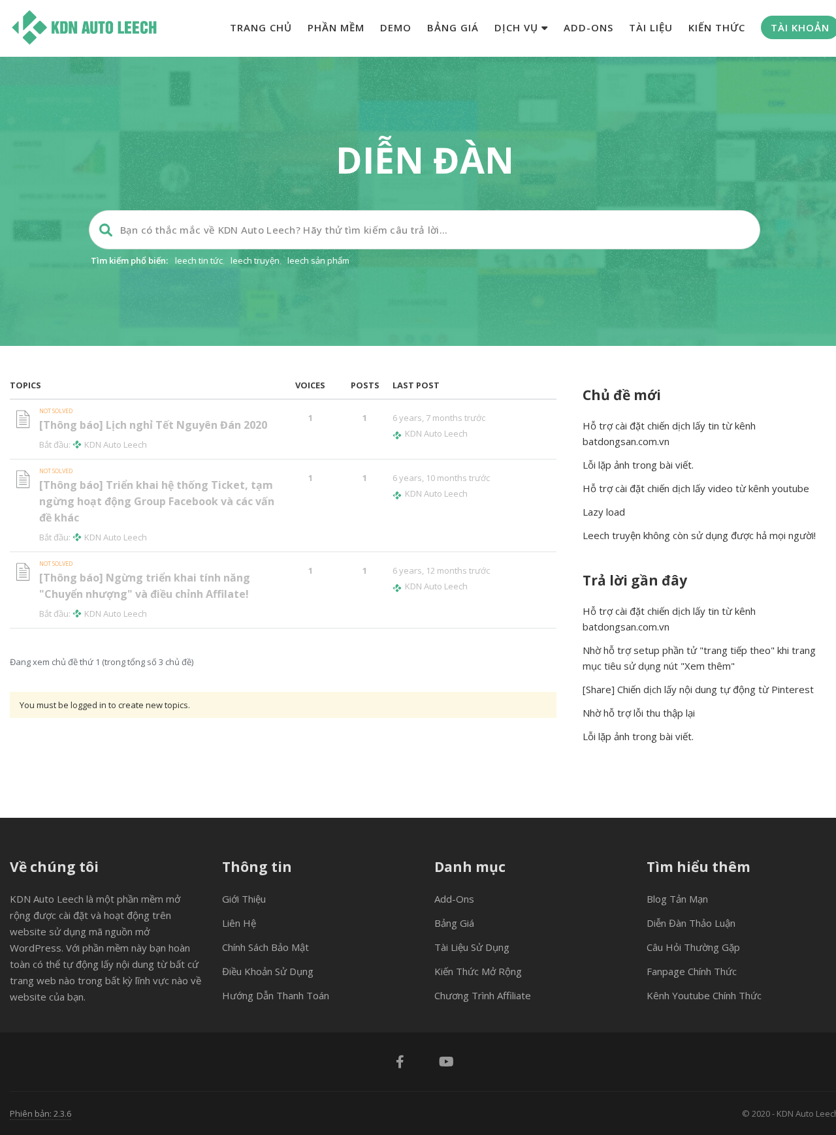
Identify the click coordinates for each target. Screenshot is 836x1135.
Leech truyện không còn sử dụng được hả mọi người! (699, 535)
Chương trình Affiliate (482, 995)
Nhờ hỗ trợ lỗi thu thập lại (639, 712)
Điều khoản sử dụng (268, 971)
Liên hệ (239, 922)
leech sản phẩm (318, 260)
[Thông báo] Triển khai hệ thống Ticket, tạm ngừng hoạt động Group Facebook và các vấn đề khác (156, 501)
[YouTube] (446, 1063)
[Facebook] (400, 1063)
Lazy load (604, 511)
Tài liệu (651, 27)
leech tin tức (199, 260)
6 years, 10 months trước (441, 478)
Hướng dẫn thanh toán (275, 995)
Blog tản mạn (677, 898)
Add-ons (588, 27)
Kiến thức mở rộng (478, 971)
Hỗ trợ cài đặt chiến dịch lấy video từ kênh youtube (696, 488)
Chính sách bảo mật (265, 947)
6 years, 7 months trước (439, 418)
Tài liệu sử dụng (471, 947)
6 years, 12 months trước (441, 570)
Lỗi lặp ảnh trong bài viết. (638, 464)
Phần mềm (336, 27)
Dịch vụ (517, 27)
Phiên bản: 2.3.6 (40, 1113)
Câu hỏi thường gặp (693, 947)
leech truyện (255, 260)
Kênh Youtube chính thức (704, 995)
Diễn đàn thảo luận (691, 922)
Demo (395, 27)
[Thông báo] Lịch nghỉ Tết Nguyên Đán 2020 (153, 425)
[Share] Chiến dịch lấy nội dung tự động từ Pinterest (698, 689)
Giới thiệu (244, 898)
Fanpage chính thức (692, 971)
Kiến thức (716, 27)
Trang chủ (261, 27)
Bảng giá (453, 27)
